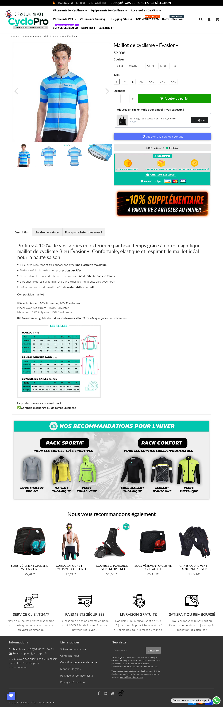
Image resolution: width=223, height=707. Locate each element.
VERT (150, 66)
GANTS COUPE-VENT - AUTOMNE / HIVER (194, 567)
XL (141, 81)
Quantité (119, 90)
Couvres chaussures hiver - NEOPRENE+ (112, 567)
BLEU (119, 66)
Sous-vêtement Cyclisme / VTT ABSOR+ (29, 567)
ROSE (177, 66)
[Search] (201, 19)
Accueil (15, 36)
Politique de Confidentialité (76, 675)
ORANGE (135, 66)
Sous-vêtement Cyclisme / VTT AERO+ (153, 567)
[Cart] (217, 19)
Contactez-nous (69, 655)
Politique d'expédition (73, 681)
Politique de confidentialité (145, 666)
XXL (151, 81)
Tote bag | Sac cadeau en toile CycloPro (153, 118)
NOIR (163, 66)
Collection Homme (31, 36)
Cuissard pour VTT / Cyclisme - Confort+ (70, 567)
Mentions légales (70, 668)
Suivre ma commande (73, 649)
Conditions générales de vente (78, 662)
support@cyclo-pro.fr (34, 653)
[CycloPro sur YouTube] (113, 693)
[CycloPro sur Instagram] (106, 693)
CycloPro (24, 702)
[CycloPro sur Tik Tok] (121, 694)
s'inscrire (153, 650)
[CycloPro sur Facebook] (99, 693)
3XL (162, 81)
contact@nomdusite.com (131, 677)
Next (107, 90)
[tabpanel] (23, 155)
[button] (162, 136)
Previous (16, 90)
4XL (173, 81)
